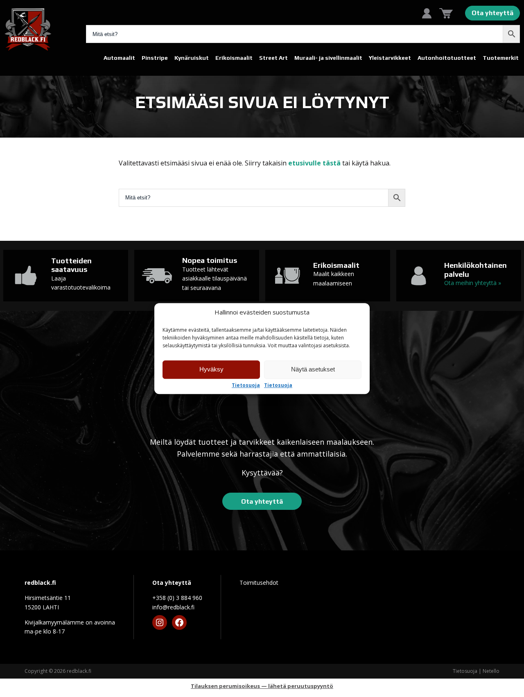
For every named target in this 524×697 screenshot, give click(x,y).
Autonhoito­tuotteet (447, 57)
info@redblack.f (173, 607)
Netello (491, 671)
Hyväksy (211, 369)
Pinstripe (155, 57)
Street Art (273, 57)
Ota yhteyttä (492, 13)
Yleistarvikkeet (390, 57)
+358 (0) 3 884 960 (177, 598)
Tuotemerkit (501, 57)
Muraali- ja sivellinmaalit (328, 57)
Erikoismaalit (234, 57)
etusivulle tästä (314, 162)
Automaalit (119, 57)
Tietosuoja (246, 385)
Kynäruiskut (191, 57)
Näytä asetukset (313, 369)
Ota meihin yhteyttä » (472, 283)
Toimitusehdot (258, 582)
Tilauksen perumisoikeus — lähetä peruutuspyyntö (262, 686)
